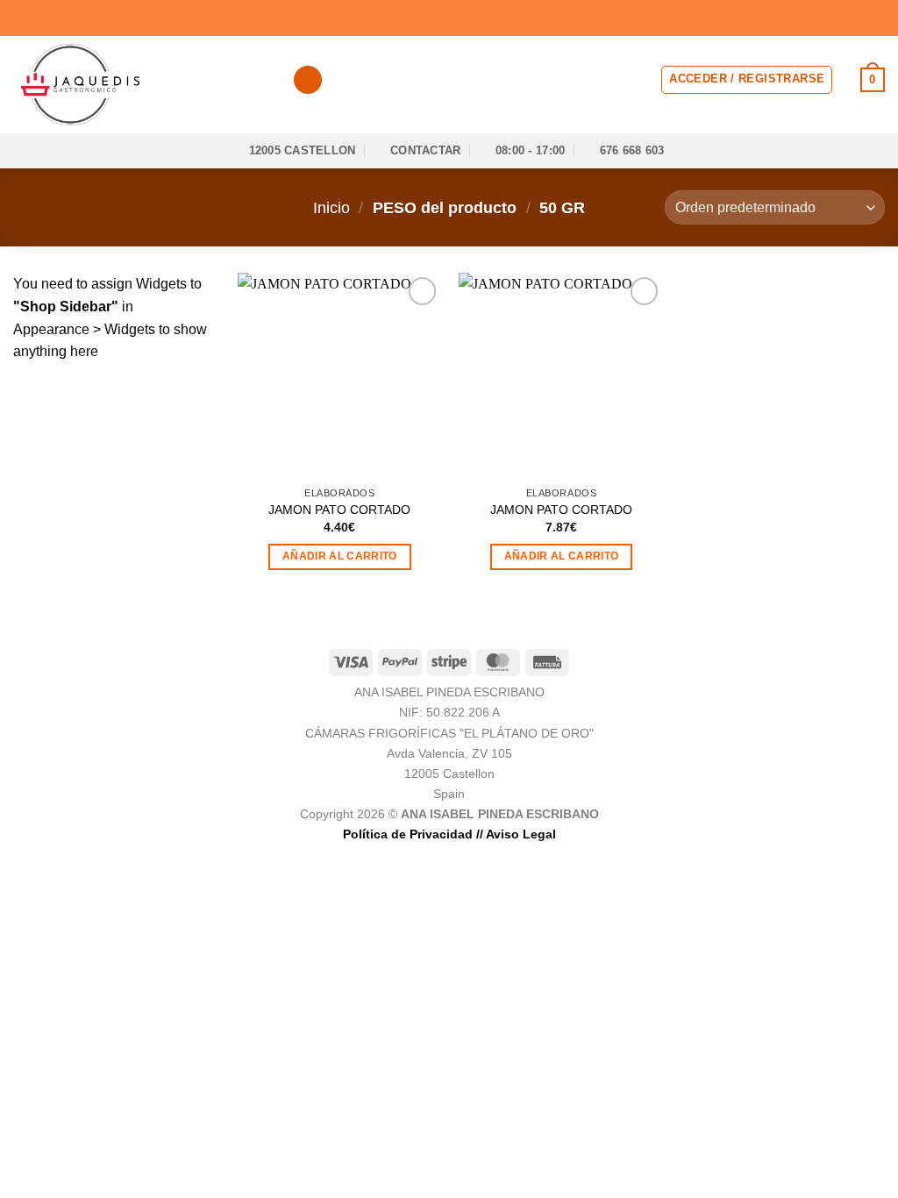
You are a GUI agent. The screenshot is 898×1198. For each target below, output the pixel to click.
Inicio (331, 207)
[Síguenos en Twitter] (859, 17)
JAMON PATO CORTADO (339, 510)
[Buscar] (308, 80)
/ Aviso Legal (518, 834)
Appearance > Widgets (84, 329)
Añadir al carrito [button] (339, 556)
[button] (746, 80)
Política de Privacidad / (411, 834)
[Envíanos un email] (876, 17)
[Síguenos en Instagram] (842, 17)
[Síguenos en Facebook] (826, 17)
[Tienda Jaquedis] (139, 84)
